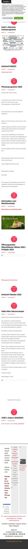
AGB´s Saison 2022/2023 (12, 418)
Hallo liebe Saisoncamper (12, 311)
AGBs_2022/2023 (19, 423)
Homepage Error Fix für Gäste (7, 481)
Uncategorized (11, 32)
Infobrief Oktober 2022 (11, 294)
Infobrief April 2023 (6, 72)
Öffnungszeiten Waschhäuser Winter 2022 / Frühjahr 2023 (13, 247)
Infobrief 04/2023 (8, 66)
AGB (6, 453)
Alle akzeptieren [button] (18, 18)
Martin (3, 32)
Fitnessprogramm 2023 (11, 87)
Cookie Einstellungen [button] (7, 18)
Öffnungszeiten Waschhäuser (9, 280)
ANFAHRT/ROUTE (7, 469)
